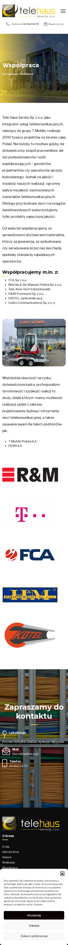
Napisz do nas (56, 24)
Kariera (6, 857)
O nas (5, 846)
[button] (62, 873)
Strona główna (10, 74)
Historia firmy (10, 851)
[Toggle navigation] (63, 11)
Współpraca (10, 867)
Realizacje (8, 862)
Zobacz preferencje (34, 936)
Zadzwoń (25, 24)
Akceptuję (34, 915)
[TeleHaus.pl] (28, 11)
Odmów (34, 925)
